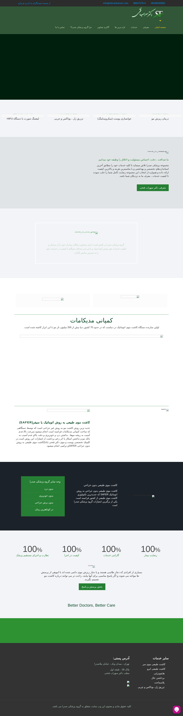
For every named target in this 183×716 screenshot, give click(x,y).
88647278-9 (139, 3)
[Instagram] (15, 3)
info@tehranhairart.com (115, 3)
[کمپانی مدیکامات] (53, 300)
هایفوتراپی (159, 673)
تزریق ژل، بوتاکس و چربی (151, 687)
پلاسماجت (159, 682)
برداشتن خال (158, 678)
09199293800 (158, 3)
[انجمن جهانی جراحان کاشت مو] (130, 300)
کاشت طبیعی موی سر (154, 664)
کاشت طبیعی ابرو (156, 669)
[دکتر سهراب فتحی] (148, 13)
